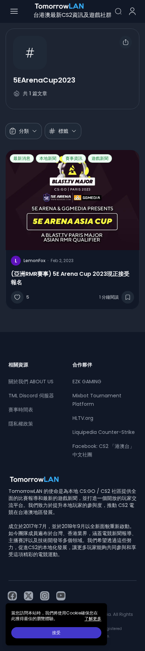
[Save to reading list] (127, 297)
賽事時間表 (20, 409)
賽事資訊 (73, 158)
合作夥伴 (82, 364)
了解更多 (92, 618)
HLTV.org (82, 418)
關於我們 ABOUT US (30, 381)
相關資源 (18, 364)
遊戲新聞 (100, 158)
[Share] (125, 42)
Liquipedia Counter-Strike (103, 432)
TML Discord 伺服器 (31, 395)
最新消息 (21, 158)
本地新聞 (47, 158)
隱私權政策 (20, 423)
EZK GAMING (86, 381)
